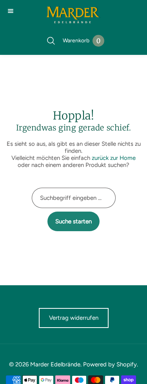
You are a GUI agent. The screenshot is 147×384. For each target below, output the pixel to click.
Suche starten (73, 221)
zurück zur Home (114, 157)
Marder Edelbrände (55, 364)
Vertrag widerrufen (73, 317)
